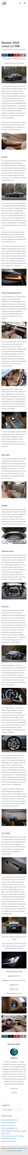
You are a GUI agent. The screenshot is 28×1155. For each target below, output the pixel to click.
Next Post (14, 1092)
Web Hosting (18, 1150)
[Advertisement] (14, 21)
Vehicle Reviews (20, 49)
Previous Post (14, 1088)
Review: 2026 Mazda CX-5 (9, 1122)
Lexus (13, 49)
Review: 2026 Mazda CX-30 (9, 1128)
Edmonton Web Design (20, 1148)
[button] (20, 3)
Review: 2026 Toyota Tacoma (10, 1120)
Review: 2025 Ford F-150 (9, 1141)
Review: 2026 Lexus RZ (8, 1125)
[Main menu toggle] (24, 3)
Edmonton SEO (10, 1150)
